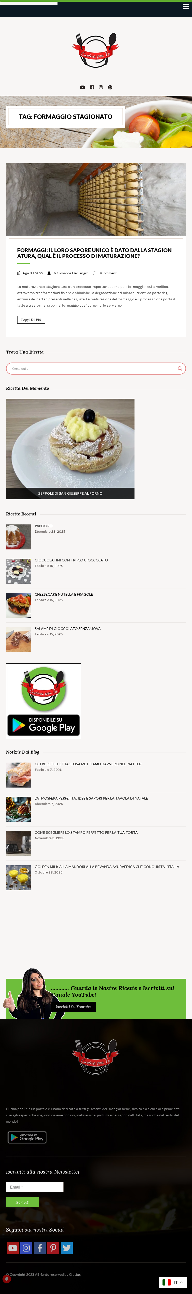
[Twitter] (67, 1248)
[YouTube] (13, 1248)
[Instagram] (26, 1248)
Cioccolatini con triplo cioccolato (71, 560)
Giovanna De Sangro (72, 273)
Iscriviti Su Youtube (73, 1006)
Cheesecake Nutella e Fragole (64, 594)
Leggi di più (31, 320)
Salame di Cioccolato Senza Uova (68, 628)
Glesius (75, 1274)
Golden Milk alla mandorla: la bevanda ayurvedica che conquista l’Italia (107, 866)
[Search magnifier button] (180, 368)
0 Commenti (108, 273)
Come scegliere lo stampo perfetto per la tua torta (86, 832)
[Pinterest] (53, 1248)
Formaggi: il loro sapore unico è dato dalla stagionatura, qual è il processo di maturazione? (94, 253)
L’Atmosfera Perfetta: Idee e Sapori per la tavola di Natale (91, 798)
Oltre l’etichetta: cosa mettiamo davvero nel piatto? (88, 764)
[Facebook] (40, 1248)
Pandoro (43, 526)
